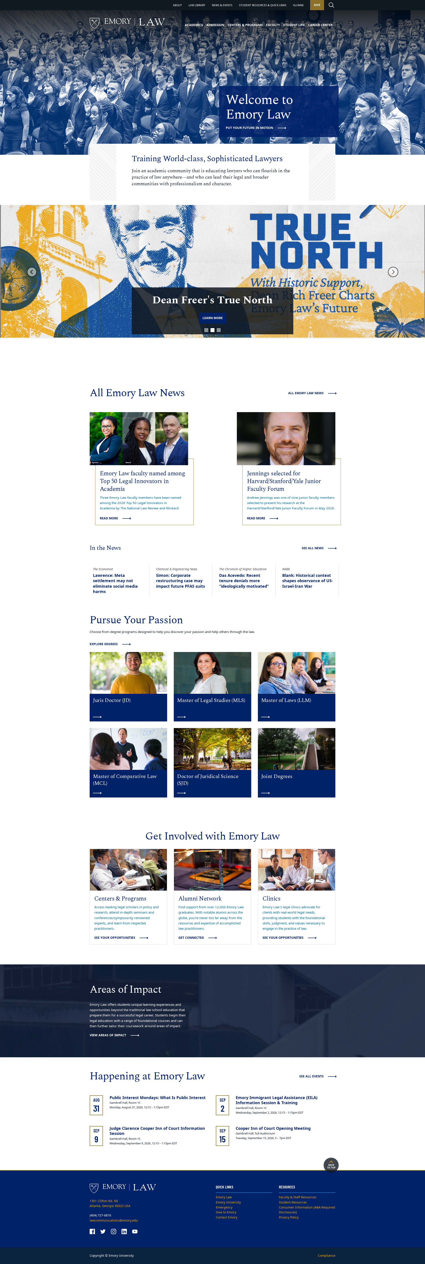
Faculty (273, 25)
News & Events (222, 5)
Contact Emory (226, 1217)
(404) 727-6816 (100, 1215)
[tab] (206, 330)
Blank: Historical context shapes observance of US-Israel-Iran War (307, 581)
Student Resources (293, 1202)
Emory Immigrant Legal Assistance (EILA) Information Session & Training (276, 1100)
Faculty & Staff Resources (297, 1197)
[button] (32, 272)
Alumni (298, 5)
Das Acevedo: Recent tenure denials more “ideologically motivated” (244, 581)
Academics (194, 25)
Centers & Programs (245, 25)
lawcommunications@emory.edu (114, 1220)
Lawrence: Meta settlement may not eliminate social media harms (115, 584)
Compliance (326, 1255)
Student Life (294, 25)
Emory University (228, 1202)
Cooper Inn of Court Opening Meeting (273, 1128)
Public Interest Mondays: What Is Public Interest (158, 1098)
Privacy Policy (289, 1217)
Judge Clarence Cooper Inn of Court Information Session (157, 1131)
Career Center (320, 25)
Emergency (224, 1207)
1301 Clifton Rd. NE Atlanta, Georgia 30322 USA (110, 1204)
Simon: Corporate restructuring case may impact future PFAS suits (180, 581)
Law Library (197, 5)
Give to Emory (226, 1212)
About (177, 5)
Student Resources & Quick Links (262, 5)
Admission (215, 25)
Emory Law (224, 1197)
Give (317, 5)
